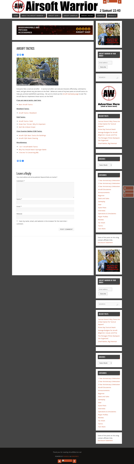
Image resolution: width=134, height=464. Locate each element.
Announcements (104, 192)
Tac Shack (101, 223)
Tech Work (101, 229)
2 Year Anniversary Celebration (109, 183)
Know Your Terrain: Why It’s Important (32, 124)
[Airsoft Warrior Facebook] (128, 195)
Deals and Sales (103, 198)
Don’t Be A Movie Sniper (27, 127)
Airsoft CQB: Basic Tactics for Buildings (32, 135)
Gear (99, 205)
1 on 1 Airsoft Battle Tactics (28, 147)
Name (19, 199)
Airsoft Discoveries (104, 189)
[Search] (117, 78)
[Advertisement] (34, 255)
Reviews (101, 220)
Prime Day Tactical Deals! (107, 129)
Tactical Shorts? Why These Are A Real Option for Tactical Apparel (109, 123)
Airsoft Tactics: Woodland (28, 113)
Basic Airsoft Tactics (26, 104)
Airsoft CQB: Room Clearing (28, 138)
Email (19, 206)
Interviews (101, 211)
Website (19, 214)
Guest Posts (102, 208)
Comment (21, 181)
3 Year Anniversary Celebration (109, 186)
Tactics (100, 226)
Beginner (101, 196)
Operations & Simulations (107, 214)
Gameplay (101, 201)
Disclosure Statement (105, 242)
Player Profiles (103, 217)
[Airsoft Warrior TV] (128, 188)
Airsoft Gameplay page (71, 94)
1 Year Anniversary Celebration (109, 180)
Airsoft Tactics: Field (26, 121)
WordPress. (75, 456)
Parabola (66, 456)
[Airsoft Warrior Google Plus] (128, 191)
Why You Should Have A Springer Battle (32, 150)
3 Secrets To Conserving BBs (29, 153)
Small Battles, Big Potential (107, 143)
